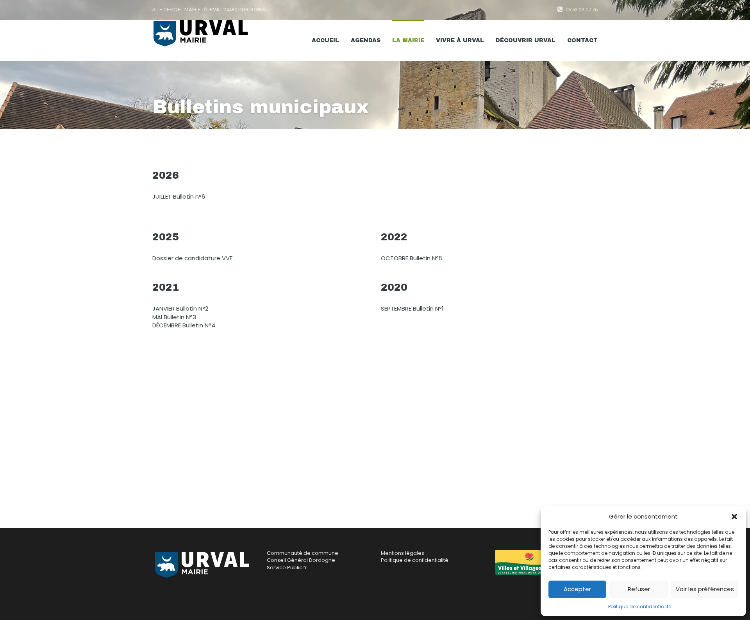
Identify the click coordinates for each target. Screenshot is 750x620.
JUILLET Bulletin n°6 (178, 196)
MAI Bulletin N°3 (174, 317)
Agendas (365, 40)
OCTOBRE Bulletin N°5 (412, 258)
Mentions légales (402, 553)
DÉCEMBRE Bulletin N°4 (183, 325)
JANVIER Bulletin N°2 (180, 308)
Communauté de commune (302, 553)
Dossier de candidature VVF (192, 258)
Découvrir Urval (525, 40)
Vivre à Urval (460, 40)
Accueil (325, 40)
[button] (734, 517)
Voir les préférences (705, 589)
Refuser (639, 589)
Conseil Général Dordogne (301, 560)
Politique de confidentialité (639, 606)
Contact (582, 40)
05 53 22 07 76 (582, 9)
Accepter (577, 589)
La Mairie (408, 40)
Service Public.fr (287, 567)
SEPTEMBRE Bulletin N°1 (412, 308)
